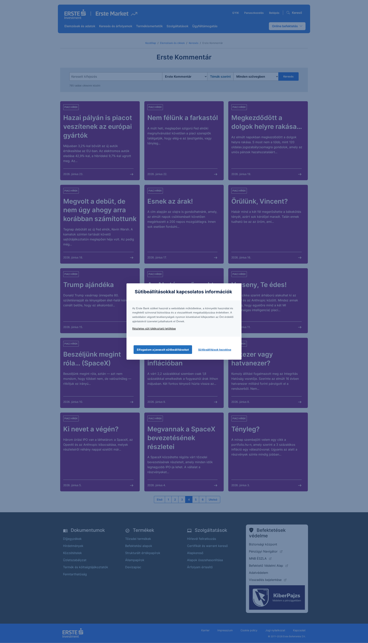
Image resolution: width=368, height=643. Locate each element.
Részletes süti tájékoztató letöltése (154, 328)
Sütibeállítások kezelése (214, 349)
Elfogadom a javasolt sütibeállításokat (163, 349)
